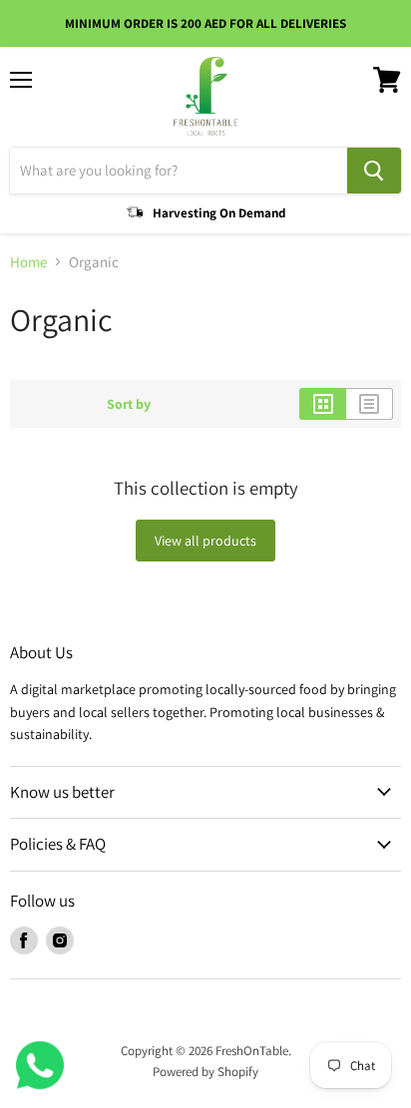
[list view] (369, 404)
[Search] (374, 170)
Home (28, 261)
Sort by (129, 404)
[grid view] (322, 404)
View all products (205, 541)
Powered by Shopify (205, 1071)
